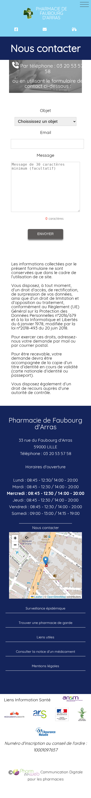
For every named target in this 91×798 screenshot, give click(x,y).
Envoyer (45, 234)
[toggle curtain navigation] (84, 4)
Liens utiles (45, 637)
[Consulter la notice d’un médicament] (74, 29)
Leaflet (38, 596)
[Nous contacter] (44, 29)
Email (45, 132)
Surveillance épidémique (45, 608)
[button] (45, 560)
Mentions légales (45, 666)
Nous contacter (45, 527)
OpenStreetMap (56, 596)
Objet (45, 110)
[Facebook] (16, 29)
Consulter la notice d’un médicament (45, 651)
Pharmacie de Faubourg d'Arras (51, 13)
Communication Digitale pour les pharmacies (55, 775)
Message (45, 155)
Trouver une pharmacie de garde (45, 622)
